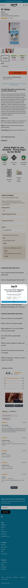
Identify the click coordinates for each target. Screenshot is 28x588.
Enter (14, 301)
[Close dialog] (26, 285)
